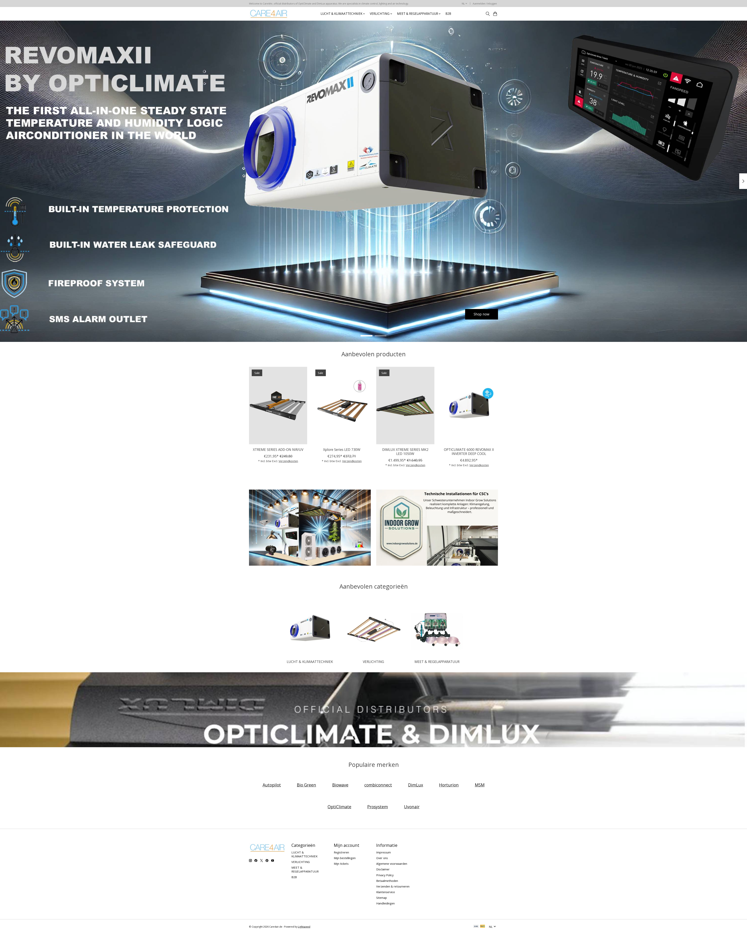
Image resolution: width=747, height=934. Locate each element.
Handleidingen (385, 903)
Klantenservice (385, 892)
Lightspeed (304, 926)
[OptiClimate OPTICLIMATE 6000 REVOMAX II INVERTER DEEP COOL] (469, 405)
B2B (448, 14)
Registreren (341, 852)
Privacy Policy (385, 875)
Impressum (383, 852)
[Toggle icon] (487, 13)
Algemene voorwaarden (391, 864)
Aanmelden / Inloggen (485, 3)
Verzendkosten (288, 461)
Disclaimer (383, 869)
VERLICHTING (373, 661)
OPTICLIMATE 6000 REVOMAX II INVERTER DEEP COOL (469, 451)
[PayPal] (482, 927)
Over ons (382, 858)
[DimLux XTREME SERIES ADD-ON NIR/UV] (278, 405)
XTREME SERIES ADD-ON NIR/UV (278, 449)
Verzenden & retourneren (392, 886)
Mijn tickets (341, 864)
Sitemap (381, 898)
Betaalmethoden (387, 881)
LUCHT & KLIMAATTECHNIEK (310, 661)
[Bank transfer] (476, 927)
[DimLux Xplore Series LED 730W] (342, 405)
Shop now (265, 314)
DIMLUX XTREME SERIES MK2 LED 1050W (405, 451)
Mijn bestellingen (345, 858)
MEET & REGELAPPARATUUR (437, 661)
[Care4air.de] (269, 13)
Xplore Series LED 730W (341, 449)
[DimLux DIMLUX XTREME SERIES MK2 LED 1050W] (405, 405)
